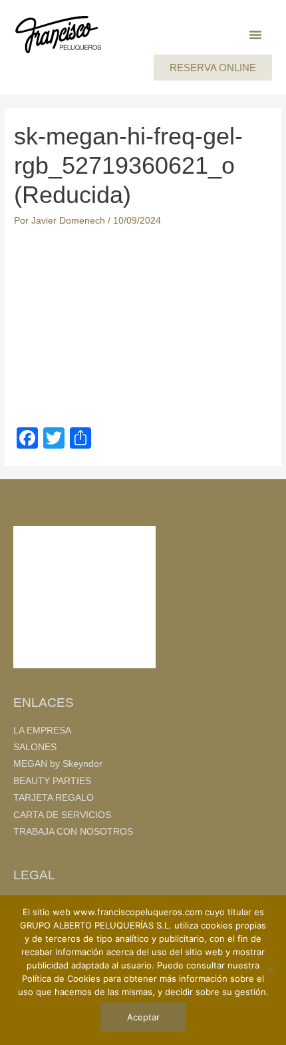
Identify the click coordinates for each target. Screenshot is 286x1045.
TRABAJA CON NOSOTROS (73, 832)
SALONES (35, 747)
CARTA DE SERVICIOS (62, 815)
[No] (269, 969)
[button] (255, 35)
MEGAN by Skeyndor (57, 764)
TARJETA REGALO (53, 798)
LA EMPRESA (42, 730)
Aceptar (143, 1017)
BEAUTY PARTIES (52, 781)
